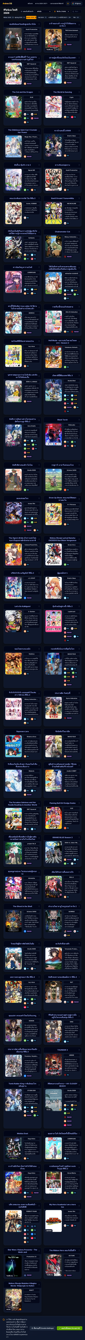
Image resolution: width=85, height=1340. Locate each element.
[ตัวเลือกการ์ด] (39, 24)
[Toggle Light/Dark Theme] (68, 4)
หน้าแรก (30, 3)
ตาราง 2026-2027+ (41, 3)
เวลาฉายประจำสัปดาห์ (56, 3)
